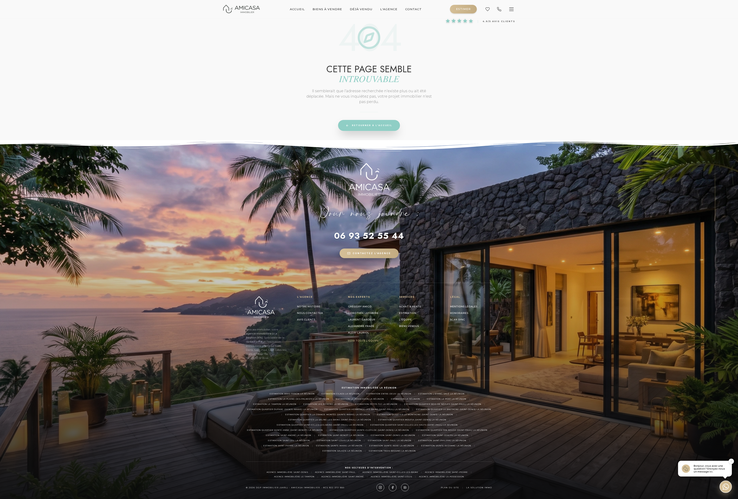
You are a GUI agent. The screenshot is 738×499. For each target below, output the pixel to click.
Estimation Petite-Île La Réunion (376, 404)
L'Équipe (405, 319)
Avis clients (306, 319)
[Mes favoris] (488, 9)
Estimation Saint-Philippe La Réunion (442, 440)
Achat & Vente (410, 306)
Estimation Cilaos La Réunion (341, 394)
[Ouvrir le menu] (511, 9)
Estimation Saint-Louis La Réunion (339, 440)
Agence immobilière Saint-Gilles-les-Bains (390, 472)
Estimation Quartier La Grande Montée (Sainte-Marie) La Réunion (327, 414)
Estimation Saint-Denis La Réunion (393, 435)
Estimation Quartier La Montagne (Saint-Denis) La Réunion (415, 414)
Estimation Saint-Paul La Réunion (389, 440)
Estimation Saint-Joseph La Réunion (445, 435)
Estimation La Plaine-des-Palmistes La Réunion (298, 399)
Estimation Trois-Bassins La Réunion (392, 451)
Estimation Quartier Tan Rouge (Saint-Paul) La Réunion (451, 430)
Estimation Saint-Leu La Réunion (289, 440)
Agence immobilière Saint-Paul (335, 472)
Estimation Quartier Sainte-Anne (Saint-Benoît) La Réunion (285, 430)
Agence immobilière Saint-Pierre (446, 472)
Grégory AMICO (360, 306)
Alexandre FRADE (361, 326)
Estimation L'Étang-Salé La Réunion (441, 394)
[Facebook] (392, 487)
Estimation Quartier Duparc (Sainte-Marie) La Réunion (282, 409)
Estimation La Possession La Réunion (360, 399)
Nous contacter (310, 313)
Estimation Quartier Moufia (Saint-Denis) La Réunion (412, 419)
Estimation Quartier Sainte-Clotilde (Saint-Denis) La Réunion (369, 430)
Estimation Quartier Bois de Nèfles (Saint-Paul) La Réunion (442, 404)
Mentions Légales (463, 306)
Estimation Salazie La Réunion (342, 451)
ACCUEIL (297, 9)
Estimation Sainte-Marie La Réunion (339, 445)
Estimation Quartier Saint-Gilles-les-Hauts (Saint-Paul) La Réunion (414, 425)
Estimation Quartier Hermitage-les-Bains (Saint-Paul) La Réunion (366, 409)
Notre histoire (309, 306)
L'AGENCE (388, 9)
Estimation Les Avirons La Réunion (325, 404)
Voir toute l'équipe (363, 340)
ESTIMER (463, 9)
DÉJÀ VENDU (361, 9)
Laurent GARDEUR (361, 319)
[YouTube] (405, 487)
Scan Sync (457, 319)
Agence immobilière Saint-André (342, 476)
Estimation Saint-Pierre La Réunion (286, 445)
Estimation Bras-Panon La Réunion (292, 394)
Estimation (407, 313)
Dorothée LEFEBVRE (363, 313)
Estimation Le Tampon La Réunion (274, 404)
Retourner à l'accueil (372, 125)
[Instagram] (380, 487)
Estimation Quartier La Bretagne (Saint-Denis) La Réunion (453, 409)
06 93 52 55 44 (369, 235)
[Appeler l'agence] (499, 9)
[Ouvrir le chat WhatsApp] (726, 487)
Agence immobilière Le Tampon (294, 476)
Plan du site (450, 487)
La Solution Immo (479, 487)
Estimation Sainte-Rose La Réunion (391, 445)
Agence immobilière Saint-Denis (287, 472)
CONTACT (413, 9)
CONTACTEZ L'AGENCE (372, 253)
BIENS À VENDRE (327, 9)
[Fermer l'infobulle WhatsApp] (731, 461)
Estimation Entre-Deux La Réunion (389, 394)
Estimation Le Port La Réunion (446, 399)
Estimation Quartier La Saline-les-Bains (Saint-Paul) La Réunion (329, 419)
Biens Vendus (409, 326)
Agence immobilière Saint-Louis (391, 476)
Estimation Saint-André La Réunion (288, 435)
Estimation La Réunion (405, 399)
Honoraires (459, 313)
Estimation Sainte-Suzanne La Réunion (446, 445)
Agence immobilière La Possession (441, 476)
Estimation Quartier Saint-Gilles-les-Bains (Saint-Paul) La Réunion (320, 425)
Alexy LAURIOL (358, 332)
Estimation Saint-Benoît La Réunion (341, 435)
